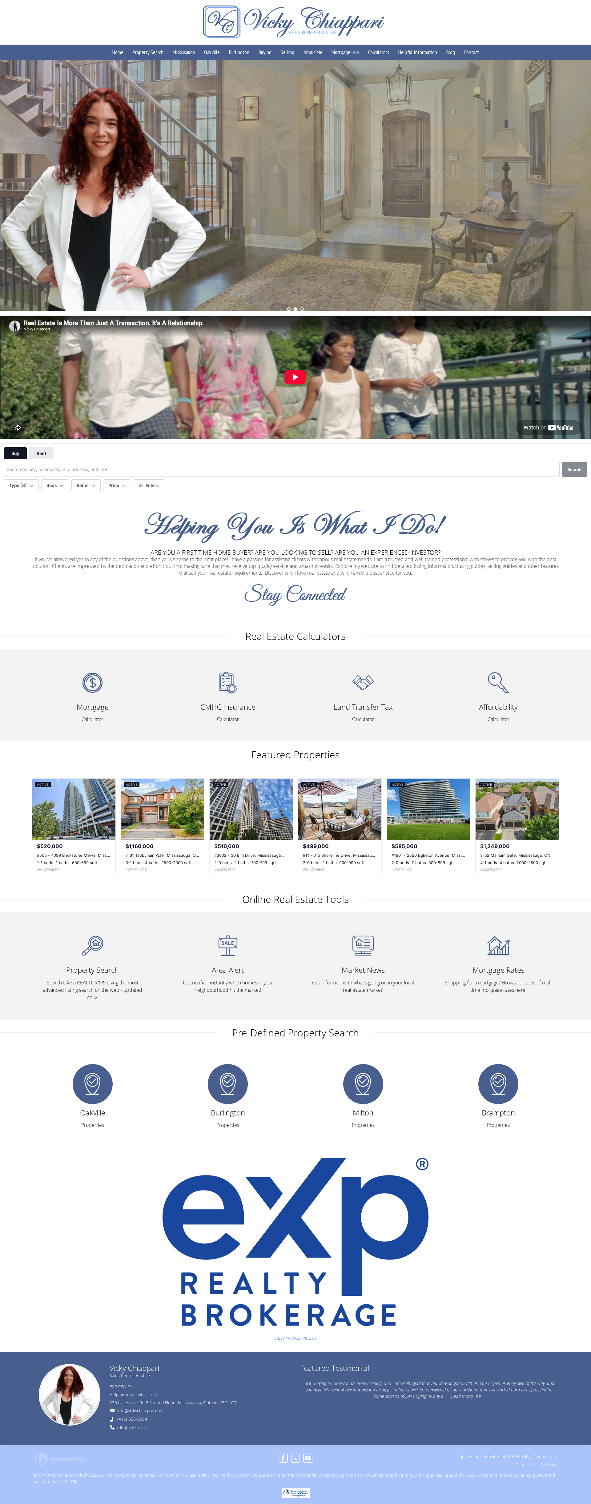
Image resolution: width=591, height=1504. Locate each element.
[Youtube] (307, 1458)
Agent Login (545, 1456)
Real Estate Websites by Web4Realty (494, 1456)
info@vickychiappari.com (140, 1411)
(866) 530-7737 (132, 1427)
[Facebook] (283, 1458)
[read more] (462, 1396)
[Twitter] (295, 1458)
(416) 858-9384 (132, 1419)
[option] (295, 185)
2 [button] (295, 309)
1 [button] (289, 309)
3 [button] (302, 309)
